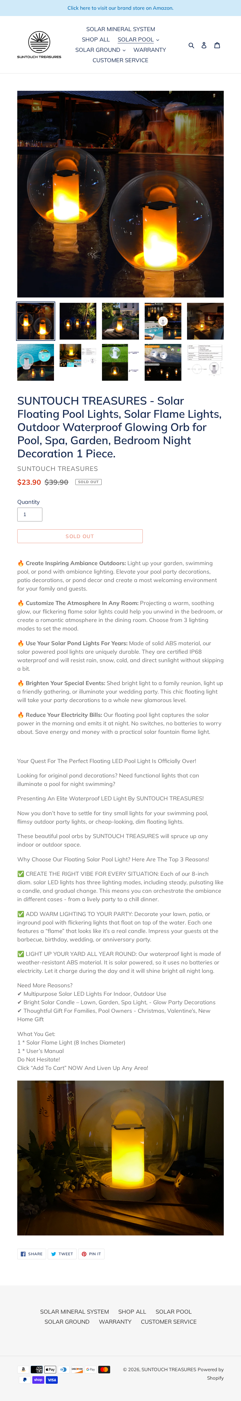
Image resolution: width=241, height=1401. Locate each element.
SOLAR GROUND (67, 1321)
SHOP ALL (132, 1311)
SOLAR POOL (174, 1311)
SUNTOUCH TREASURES (169, 1369)
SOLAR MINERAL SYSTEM (74, 1311)
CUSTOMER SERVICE (169, 1321)
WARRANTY (115, 1321)
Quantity (28, 501)
